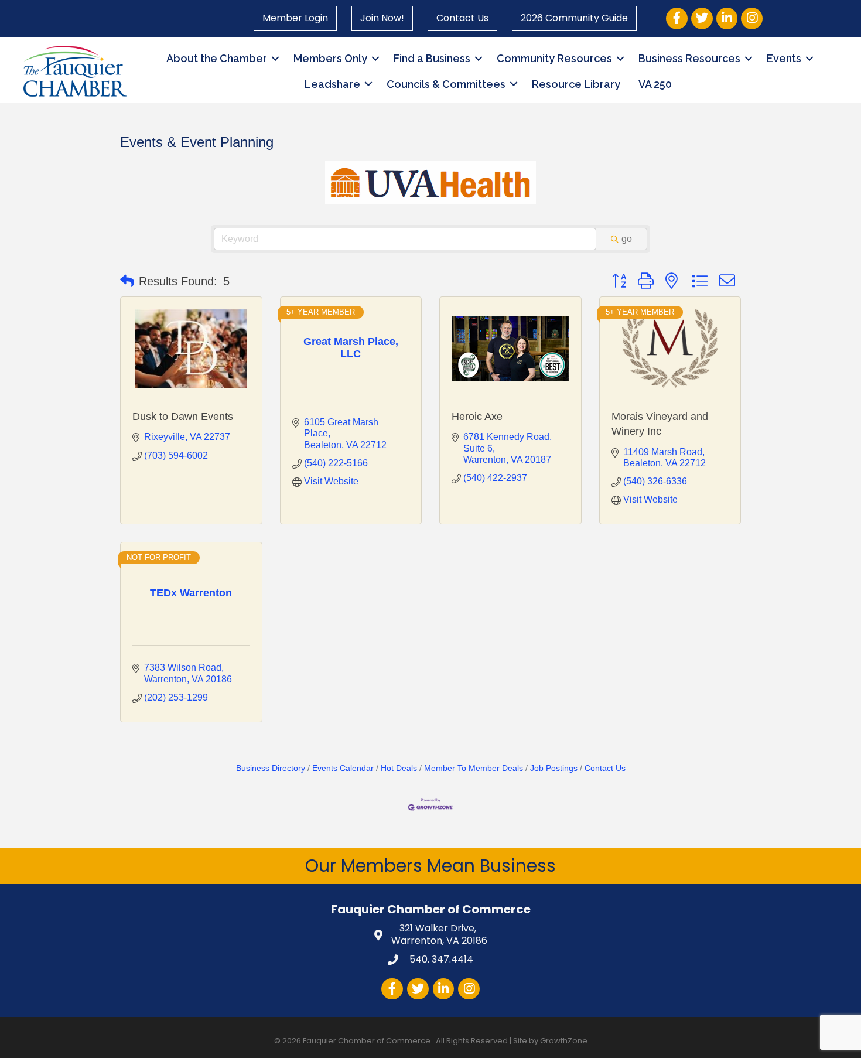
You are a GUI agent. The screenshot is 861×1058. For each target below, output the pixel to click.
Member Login (295, 18)
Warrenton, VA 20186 (439, 935)
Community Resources (554, 58)
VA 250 (655, 84)
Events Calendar (343, 768)
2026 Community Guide (574, 18)
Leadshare (332, 84)
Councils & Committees (446, 84)
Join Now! (382, 18)
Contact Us (462, 18)
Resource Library (576, 84)
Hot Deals (399, 768)
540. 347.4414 (440, 959)
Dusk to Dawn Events (182, 416)
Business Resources (689, 58)
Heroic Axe (477, 416)
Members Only (330, 58)
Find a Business (432, 58)
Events (784, 58)
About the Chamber (216, 58)
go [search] (626, 239)
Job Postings (554, 768)
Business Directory (270, 768)
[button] (127, 281)
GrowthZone (563, 1040)
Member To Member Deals (473, 768)
